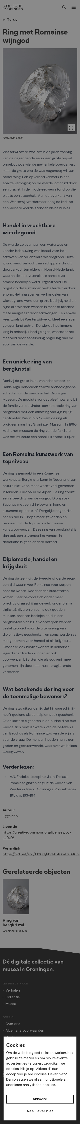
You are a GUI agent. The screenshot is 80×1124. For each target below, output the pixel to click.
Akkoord (40, 1099)
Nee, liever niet (40, 1111)
